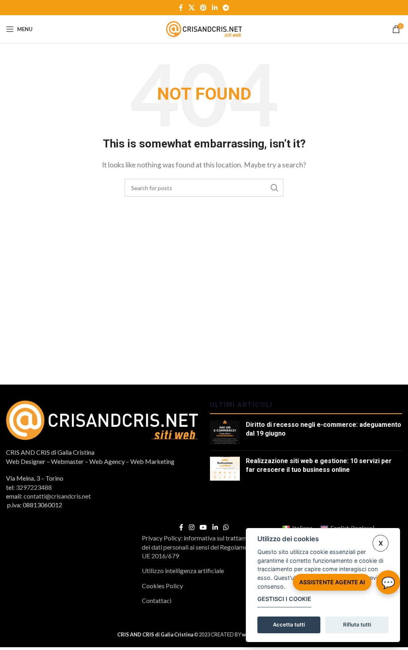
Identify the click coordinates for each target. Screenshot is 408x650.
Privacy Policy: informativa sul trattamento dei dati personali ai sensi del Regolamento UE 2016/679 (200, 547)
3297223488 (34, 487)
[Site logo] (204, 28)
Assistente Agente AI (332, 582)
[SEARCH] (274, 188)
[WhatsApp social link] (225, 528)
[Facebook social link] (181, 8)
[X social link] (191, 8)
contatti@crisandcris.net (57, 496)
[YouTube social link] (203, 528)
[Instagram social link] (191, 528)
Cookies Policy (162, 585)
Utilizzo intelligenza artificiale (183, 570)
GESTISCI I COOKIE (284, 598)
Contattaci (156, 600)
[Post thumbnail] (225, 432)
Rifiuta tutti (357, 624)
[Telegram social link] (225, 8)
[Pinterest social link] (203, 8)
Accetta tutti (289, 624)
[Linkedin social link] (214, 8)
